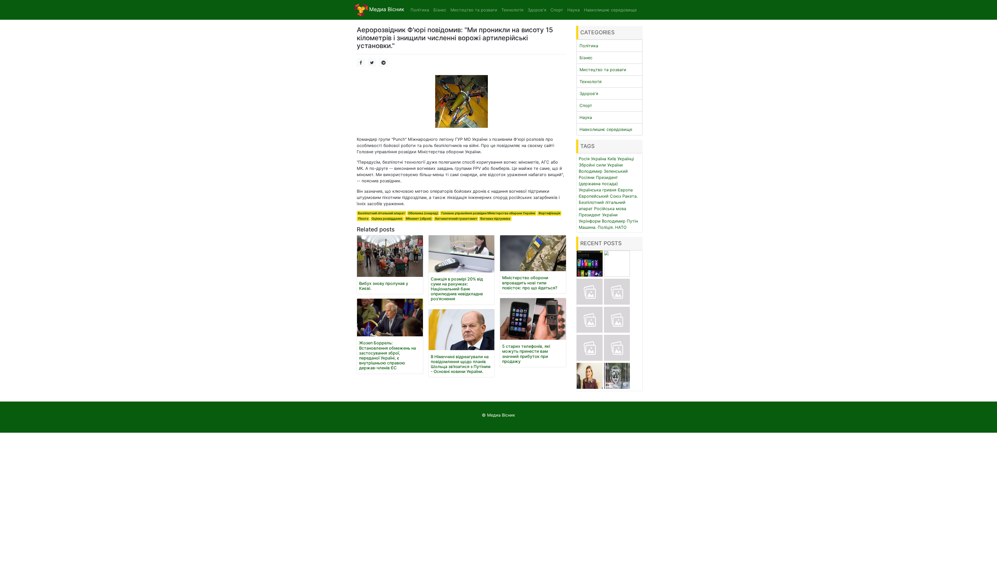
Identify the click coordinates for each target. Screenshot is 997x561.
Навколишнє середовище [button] (610, 9)
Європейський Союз (600, 196)
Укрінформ (590, 221)
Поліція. (606, 227)
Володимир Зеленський (603, 171)
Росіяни (587, 177)
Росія (584, 158)
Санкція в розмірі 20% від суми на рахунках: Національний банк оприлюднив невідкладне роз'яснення (457, 289)
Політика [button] (419, 9)
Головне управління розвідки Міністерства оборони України (488, 213)
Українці (625, 158)
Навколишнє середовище (606, 129)
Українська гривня (597, 189)
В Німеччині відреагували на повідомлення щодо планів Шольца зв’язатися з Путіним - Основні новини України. (460, 364)
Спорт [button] (556, 9)
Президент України (598, 214)
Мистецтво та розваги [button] (473, 9)
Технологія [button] (512, 9)
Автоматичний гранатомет (456, 219)
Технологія (591, 81)
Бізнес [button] (439, 9)
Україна (598, 158)
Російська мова (610, 208)
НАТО (621, 227)
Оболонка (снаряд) (423, 213)
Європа (625, 189)
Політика (589, 45)
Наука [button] (573, 9)
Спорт (586, 105)
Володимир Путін (620, 221)
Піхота (363, 219)
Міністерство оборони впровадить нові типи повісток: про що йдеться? (529, 282)
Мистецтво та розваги (603, 69)
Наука (586, 117)
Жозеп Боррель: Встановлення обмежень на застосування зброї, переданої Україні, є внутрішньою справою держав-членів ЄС (387, 355)
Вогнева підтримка (495, 219)
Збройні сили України (601, 165)
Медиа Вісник (386, 9)
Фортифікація (549, 213)
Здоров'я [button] (537, 9)
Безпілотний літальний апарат (381, 213)
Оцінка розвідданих (387, 219)
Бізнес (586, 57)
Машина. (587, 227)
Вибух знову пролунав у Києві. (383, 286)
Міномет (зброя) (419, 219)
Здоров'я (589, 93)
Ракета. (630, 196)
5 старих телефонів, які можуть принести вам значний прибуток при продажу (526, 354)
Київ (612, 158)
